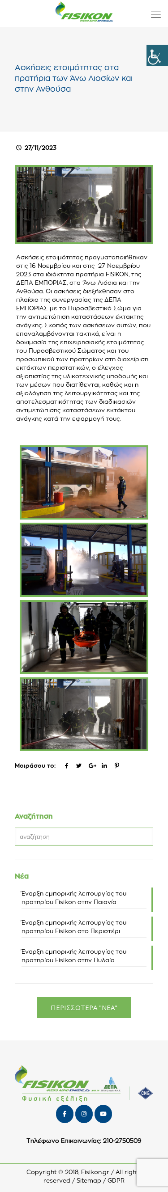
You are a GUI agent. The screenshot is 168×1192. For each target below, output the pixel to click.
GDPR (116, 1181)
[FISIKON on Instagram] (84, 1114)
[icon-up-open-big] (149, 1173)
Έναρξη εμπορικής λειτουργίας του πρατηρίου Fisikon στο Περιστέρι (74, 927)
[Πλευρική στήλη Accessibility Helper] (157, 55)
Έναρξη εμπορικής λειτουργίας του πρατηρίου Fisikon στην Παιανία (74, 898)
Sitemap (89, 1181)
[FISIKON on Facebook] (64, 1114)
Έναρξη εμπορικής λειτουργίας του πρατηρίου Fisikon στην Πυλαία (74, 956)
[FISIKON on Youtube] (103, 1114)
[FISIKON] (84, 13)
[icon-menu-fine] (156, 13)
